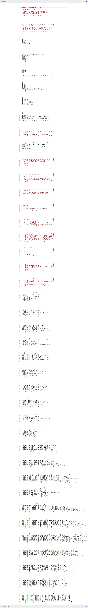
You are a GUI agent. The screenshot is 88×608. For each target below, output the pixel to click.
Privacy (9, 606)
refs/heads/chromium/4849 (31, 5)
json (86, 606)
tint (23, 5)
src (39, 5)
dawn (20, 5)
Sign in (86, 1)
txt (83, 606)
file (40, 7)
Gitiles (6, 606)
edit (43, 7)
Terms (12, 606)
